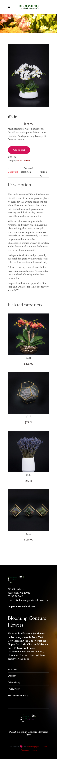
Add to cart (19, 149)
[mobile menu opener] (9, 7)
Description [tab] (13, 172)
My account (13, 669)
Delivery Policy (14, 682)
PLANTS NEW (23, 160)
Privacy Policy (14, 689)
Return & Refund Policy (18, 695)
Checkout (12, 675)
